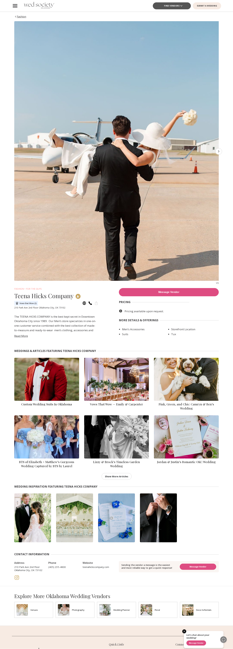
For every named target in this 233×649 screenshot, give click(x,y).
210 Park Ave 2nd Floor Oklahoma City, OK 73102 (28, 568)
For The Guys (34, 288)
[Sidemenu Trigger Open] (15, 6)
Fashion (19, 288)
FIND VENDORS (171, 5)
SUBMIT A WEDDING (207, 5)
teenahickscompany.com (96, 567)
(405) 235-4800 (57, 567)
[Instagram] (16, 579)
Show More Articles (116, 476)
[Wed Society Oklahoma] (39, 6)
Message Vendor (168, 292)
